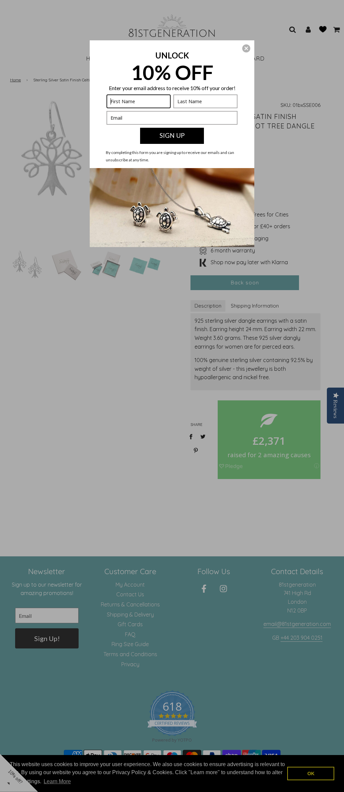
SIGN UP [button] (172, 135)
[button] (246, 48)
